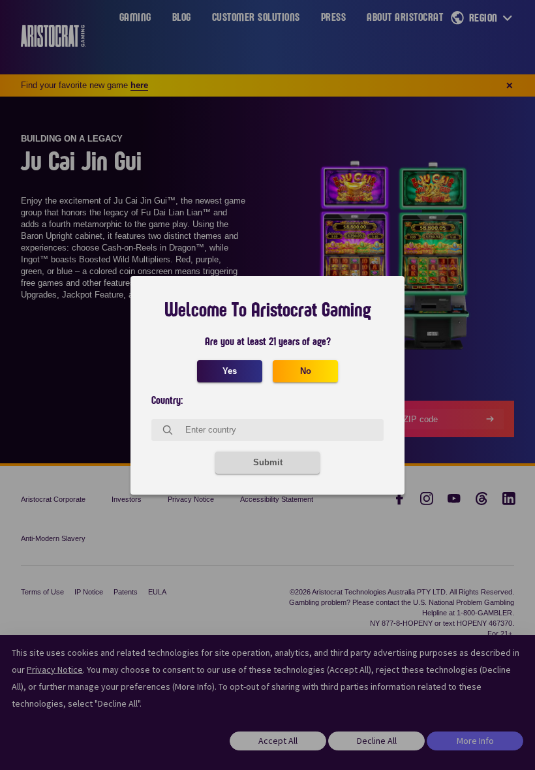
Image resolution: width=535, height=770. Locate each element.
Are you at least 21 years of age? (268, 342)
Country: (167, 401)
